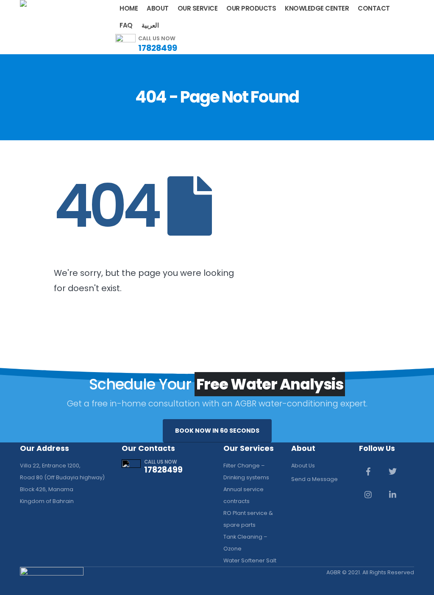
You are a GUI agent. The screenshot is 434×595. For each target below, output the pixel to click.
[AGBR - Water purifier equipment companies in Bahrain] (31, 15)
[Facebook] (368, 471)
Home (129, 8)
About (158, 8)
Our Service (198, 8)
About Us (303, 465)
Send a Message (314, 479)
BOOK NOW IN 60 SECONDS (217, 430)
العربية (150, 25)
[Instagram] (368, 494)
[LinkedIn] (393, 494)
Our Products (251, 8)
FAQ (126, 25)
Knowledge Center (317, 8)
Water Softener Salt (249, 560)
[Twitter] (393, 471)
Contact (374, 8)
